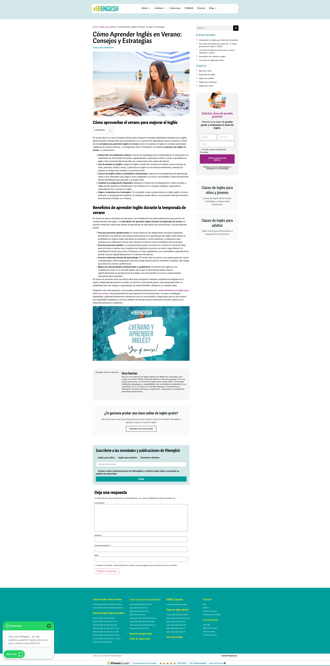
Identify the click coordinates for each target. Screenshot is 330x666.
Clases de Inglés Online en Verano (107, 599)
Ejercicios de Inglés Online (141, 633)
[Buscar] (235, 28)
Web (96, 555)
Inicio (95, 27)
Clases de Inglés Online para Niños (108, 612)
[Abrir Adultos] (164, 8)
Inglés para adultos (107, 27)
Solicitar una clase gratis (141, 429)
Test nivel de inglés (174, 636)
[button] (49, 626)
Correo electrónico (102, 545)
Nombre (98, 535)
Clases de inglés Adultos (177, 609)
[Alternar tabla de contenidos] (109, 130)
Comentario (99, 503)
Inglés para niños (106, 458)
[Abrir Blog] (215, 8)
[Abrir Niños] (149, 8)
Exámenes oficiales (150, 458)
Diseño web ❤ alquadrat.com (229, 656)
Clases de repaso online (140, 638)
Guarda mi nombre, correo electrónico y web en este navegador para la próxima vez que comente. (137, 565)
